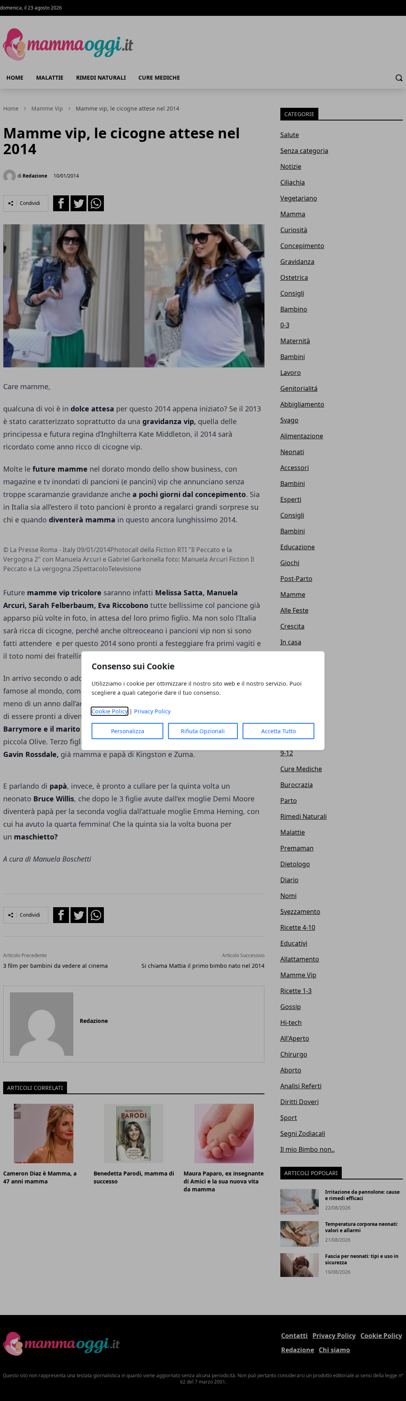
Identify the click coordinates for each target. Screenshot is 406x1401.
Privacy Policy (152, 711)
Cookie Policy (110, 711)
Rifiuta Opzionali (203, 731)
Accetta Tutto (278, 731)
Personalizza (127, 731)
